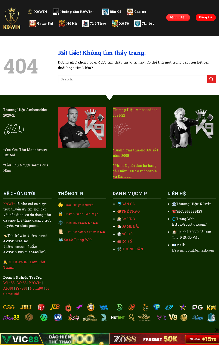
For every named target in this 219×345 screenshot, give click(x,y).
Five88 (21, 288)
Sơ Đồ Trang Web (78, 239)
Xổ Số (124, 23)
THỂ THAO (130, 211)
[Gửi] (211, 79)
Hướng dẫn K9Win (76, 11)
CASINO (128, 218)
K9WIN (40, 11)
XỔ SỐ (126, 241)
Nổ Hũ (71, 23)
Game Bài (45, 23)
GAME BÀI (130, 226)
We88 (22, 282)
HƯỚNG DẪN (132, 249)
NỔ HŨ (127, 234)
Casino (140, 11)
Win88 (9, 282)
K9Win (9, 203)
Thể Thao (98, 23)
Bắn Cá (115, 11)
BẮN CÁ (128, 203)
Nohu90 (36, 288)
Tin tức (148, 23)
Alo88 (8, 288)
